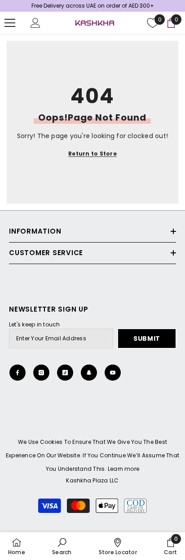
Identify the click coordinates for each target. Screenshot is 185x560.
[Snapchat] (88, 372)
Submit (146, 338)
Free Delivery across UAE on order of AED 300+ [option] (92, 5)
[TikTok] (65, 372)
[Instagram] (41, 372)
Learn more (123, 469)
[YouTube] (112, 372)
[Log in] (35, 23)
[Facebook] (17, 372)
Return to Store (92, 153)
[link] (61, 546)
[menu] (9, 22)
